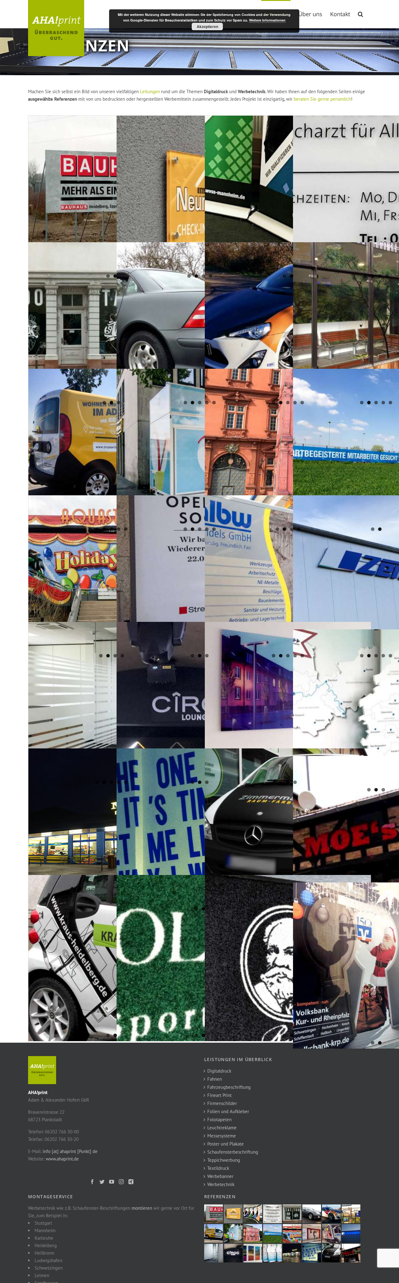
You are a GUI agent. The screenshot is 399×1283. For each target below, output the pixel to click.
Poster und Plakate (225, 1144)
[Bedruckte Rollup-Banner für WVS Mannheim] (288, 199)
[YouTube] (111, 1181)
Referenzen (220, 1196)
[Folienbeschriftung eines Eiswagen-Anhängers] (200, 452)
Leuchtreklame (222, 1128)
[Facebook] (92, 1181)
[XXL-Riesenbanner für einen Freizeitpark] (111, 578)
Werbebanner (220, 1176)
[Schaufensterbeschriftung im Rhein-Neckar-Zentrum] (200, 578)
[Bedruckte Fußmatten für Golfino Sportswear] (200, 958)
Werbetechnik (220, 1184)
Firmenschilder (222, 1103)
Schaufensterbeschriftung (232, 1152)
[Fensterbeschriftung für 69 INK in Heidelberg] (111, 325)
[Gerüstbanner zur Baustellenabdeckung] (288, 452)
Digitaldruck (219, 1071)
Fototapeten (219, 1119)
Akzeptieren (207, 26)
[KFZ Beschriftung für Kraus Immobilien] (111, 958)
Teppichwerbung (223, 1160)
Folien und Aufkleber (228, 1111)
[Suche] (360, 13)
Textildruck (218, 1168)
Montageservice (50, 1196)
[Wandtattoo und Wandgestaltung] (200, 831)
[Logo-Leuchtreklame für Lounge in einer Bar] (200, 705)
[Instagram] (121, 1181)
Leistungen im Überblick (238, 1059)
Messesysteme (221, 1136)
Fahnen (214, 1079)
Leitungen (150, 91)
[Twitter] (101, 1181)
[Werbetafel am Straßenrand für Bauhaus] (111, 199)
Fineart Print (219, 1095)
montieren (142, 1208)
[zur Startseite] (42, 1060)
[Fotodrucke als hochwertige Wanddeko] (288, 705)
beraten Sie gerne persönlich (322, 99)
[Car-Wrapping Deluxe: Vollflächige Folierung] (200, 325)
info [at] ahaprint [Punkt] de (70, 1151)
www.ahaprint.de (62, 1159)
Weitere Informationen (267, 20)
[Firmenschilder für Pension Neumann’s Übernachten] (200, 199)
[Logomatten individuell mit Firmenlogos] (288, 958)
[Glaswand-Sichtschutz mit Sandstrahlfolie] (111, 705)
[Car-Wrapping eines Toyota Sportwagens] (288, 325)
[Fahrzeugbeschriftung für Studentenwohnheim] (111, 452)
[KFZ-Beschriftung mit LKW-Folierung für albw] (288, 578)
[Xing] (130, 1181)
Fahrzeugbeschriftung (229, 1087)
